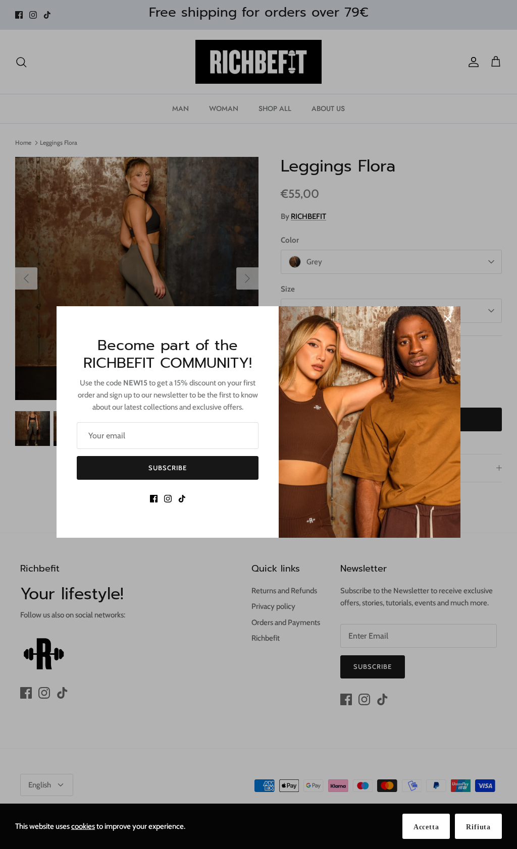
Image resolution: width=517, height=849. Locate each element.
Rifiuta (478, 827)
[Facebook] (154, 498)
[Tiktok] (182, 498)
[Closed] (448, 319)
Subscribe (167, 468)
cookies (83, 826)
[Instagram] (168, 498)
